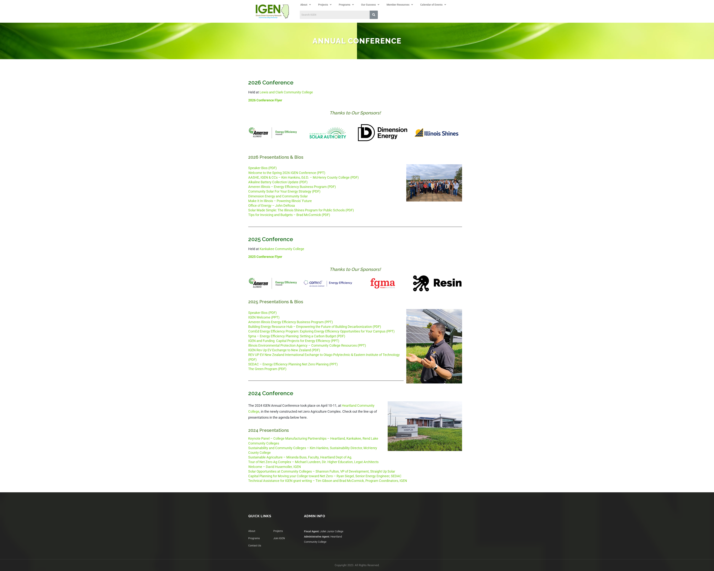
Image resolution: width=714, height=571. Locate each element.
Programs (344, 4)
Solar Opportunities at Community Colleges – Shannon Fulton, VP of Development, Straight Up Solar (321, 471)
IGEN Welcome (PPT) (263, 317)
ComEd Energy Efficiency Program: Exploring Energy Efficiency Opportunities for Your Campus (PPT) (321, 331)
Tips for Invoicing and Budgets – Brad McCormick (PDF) (289, 215)
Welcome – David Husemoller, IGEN (274, 467)
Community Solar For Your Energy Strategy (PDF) (284, 191)
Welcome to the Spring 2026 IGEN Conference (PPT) (286, 173)
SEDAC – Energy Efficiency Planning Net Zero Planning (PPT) (293, 364)
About (303, 4)
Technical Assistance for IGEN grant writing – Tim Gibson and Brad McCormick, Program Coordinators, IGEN (327, 481)
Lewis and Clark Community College (286, 92)
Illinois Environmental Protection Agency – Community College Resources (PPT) (307, 345)
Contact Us (254, 545)
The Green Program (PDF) (267, 369)
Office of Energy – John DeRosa (271, 205)
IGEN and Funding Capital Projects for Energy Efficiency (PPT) (293, 341)
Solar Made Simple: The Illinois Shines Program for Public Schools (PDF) (301, 210)
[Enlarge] (292, 132)
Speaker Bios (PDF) (262, 168)
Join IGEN (279, 538)
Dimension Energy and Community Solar (278, 196)
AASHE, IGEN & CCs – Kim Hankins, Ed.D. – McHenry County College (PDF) (303, 177)
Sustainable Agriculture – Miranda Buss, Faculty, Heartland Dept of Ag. (300, 457)
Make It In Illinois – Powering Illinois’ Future (280, 201)
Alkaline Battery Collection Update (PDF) (278, 182)
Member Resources (398, 4)
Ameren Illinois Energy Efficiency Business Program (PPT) (290, 322)
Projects (323, 4)
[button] (305, 4)
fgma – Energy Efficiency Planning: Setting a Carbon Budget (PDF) (296, 336)
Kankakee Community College (282, 249)
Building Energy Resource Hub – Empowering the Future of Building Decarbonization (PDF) (314, 327)
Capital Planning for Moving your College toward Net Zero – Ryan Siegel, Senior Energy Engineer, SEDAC (324, 476)
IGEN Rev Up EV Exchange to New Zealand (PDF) (284, 350)
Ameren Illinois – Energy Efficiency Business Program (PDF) (292, 187)
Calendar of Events (431, 4)
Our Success (368, 4)
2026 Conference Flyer (265, 100)
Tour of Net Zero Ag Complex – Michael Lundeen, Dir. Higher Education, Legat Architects (313, 462)
